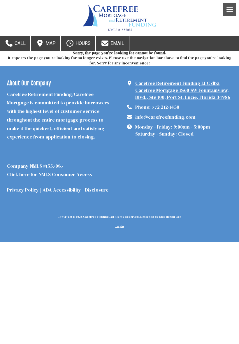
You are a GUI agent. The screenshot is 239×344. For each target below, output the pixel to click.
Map (50, 43)
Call (19, 43)
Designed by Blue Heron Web (161, 217)
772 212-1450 (165, 107)
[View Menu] (229, 9)
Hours (82, 43)
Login (119, 226)
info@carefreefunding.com (165, 117)
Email (116, 43)
